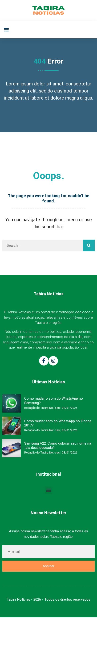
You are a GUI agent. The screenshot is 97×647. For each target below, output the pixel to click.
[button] (6, 30)
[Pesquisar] (89, 245)
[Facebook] (43, 361)
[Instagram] (53, 361)
